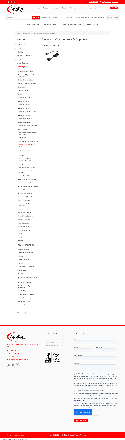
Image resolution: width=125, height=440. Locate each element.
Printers (20, 233)
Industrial (20, 52)
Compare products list (98, 17)
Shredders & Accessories (25, 252)
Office (19, 59)
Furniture (20, 48)
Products (46, 8)
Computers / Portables (25, 118)
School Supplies (22, 63)
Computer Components (25, 108)
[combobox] (19, 17)
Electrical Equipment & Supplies (28, 141)
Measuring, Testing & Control (27, 179)
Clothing (20, 94)
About (64, 8)
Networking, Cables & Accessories (24, 204)
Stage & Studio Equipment (26, 266)
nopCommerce (19, 435)
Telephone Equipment (25, 282)
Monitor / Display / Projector (26, 190)
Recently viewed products (82, 17)
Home (38, 8)
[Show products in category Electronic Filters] (52, 55)
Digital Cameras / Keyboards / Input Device (27, 133)
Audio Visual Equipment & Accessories (26, 75)
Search (36, 17)
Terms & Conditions (51, 345)
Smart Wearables (23, 259)
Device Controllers (23, 129)
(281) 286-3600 (93, 2)
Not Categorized (23, 209)
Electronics (21, 155)
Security (20, 240)
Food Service (21, 44)
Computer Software (24, 115)
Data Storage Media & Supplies (27, 125)
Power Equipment (23, 223)
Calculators (21, 87)
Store (113, 8)
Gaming (20, 164)
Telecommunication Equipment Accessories (27, 278)
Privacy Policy (49, 342)
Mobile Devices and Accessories (28, 186)
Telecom (20, 273)
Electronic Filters (25, 151)
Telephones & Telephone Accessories (25, 286)
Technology (21, 67)
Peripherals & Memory (25, 212)
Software (21, 263)
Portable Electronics (24, 219)
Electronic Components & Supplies (26, 145)
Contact (93, 8)
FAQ (46, 339)
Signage (20, 256)
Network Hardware (24, 200)
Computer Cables (23, 101)
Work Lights (21, 305)
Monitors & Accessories (25, 193)
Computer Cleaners (24, 104)
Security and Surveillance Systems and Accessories (26, 244)
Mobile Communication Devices (28, 183)
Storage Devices (23, 270)
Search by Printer (46, 17)
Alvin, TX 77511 (14, 353)
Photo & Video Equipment (26, 216)
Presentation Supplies (25, 226)
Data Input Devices (24, 122)
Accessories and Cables (25, 71)
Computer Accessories (25, 97)
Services (56, 8)
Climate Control (23, 90)
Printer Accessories (24, 230)
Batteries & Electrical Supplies (27, 83)
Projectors (21, 237)
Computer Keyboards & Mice (27, 111)
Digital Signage (22, 137)
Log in (61, 17)
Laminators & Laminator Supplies (25, 171)
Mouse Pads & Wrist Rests (26, 197)
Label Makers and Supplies (26, 167)
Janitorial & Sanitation (24, 56)
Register (55, 17)
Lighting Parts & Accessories (27, 176)
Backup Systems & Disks (25, 80)
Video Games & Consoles (26, 294)
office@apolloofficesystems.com (110, 2)
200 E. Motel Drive (14, 350)
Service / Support (23, 249)
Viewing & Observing (24, 298)
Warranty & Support (24, 301)
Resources (73, 8)
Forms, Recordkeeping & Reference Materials (25, 159)
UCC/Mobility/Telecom (25, 291)
